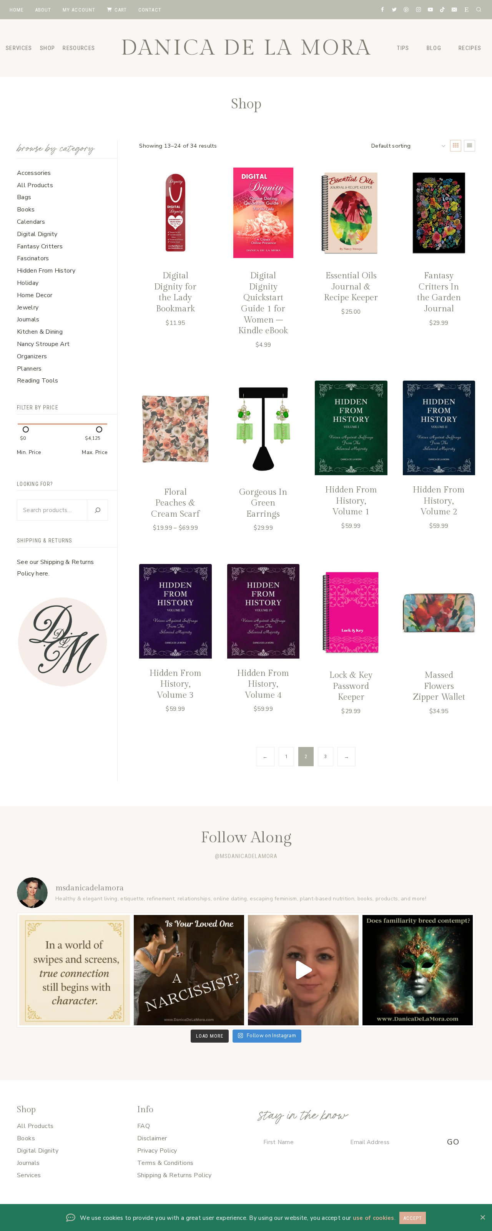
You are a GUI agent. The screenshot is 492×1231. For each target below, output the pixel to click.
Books (26, 1138)
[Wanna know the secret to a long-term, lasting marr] (303, 970)
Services (29, 1175)
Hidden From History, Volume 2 (439, 501)
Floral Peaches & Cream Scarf (175, 503)
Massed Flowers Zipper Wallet (439, 686)
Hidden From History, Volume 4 (263, 684)
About (43, 10)
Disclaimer (152, 1138)
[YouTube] (430, 9)
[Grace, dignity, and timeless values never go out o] (74, 970)
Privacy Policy (157, 1150)
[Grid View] (455, 145)
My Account (79, 10)
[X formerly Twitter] (394, 9)
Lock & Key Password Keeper (350, 686)
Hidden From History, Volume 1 (351, 501)
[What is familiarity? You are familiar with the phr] (417, 970)
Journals (28, 1163)
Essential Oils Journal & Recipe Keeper (351, 287)
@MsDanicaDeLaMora (246, 856)
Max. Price (95, 452)
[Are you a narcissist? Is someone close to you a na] (189, 970)
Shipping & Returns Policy (174, 1175)
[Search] (97, 510)
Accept (412, 1218)
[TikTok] (442, 9)
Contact (149, 10)
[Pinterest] (406, 9)
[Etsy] (466, 9)
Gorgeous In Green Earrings (263, 503)
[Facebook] (382, 9)
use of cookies (373, 1218)
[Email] (454, 9)
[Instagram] (418, 9)
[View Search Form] (478, 9)
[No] (482, 1217)
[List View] (469, 145)
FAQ (143, 1126)
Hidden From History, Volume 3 (175, 684)
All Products (35, 1126)
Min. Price (29, 452)
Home (17, 10)
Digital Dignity (37, 1150)
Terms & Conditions (165, 1163)
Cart (121, 10)
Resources (79, 48)
